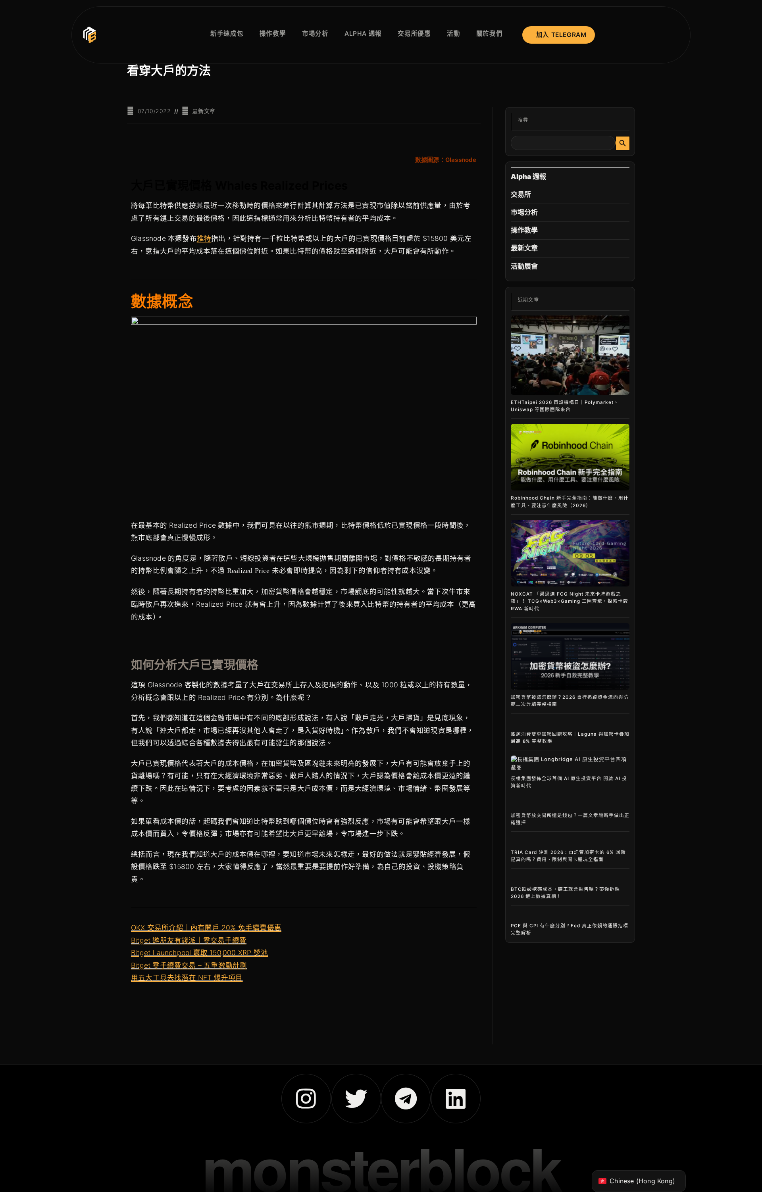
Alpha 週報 (528, 177)
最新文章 (203, 111)
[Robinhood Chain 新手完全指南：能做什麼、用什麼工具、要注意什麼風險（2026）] (570, 457)
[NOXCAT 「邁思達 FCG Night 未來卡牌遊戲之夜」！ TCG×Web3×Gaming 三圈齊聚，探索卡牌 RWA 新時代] (570, 553)
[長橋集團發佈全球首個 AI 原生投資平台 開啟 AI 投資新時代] (570, 763)
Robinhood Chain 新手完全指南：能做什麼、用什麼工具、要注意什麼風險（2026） (570, 501)
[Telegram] (406, 1098)
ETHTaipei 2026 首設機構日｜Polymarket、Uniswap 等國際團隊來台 (565, 406)
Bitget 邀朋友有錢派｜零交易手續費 (188, 940)
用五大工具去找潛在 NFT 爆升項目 (187, 977)
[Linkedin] (456, 1098)
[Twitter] (356, 1098)
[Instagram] (306, 1098)
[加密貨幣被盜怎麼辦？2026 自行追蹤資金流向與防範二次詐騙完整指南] (570, 656)
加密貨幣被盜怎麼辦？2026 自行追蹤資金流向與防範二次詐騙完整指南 (570, 700)
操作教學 (524, 230)
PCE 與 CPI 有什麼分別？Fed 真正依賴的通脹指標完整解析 (569, 929)
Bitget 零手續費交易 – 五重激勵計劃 (189, 965)
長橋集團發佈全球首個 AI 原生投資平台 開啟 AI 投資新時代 (569, 782)
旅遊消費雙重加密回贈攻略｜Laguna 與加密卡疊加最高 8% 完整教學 (570, 737)
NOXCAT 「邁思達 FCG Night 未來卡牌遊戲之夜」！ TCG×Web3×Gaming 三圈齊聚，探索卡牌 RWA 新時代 (569, 601)
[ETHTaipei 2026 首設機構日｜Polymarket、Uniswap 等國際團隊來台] (570, 355)
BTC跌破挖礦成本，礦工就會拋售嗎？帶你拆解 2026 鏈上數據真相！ (565, 892)
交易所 (521, 194)
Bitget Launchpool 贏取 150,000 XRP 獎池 (199, 952)
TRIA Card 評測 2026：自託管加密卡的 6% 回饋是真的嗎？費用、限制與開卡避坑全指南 (568, 856)
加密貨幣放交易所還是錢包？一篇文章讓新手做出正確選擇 (570, 819)
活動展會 (524, 266)
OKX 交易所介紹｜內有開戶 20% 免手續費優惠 (206, 927)
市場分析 (524, 212)
